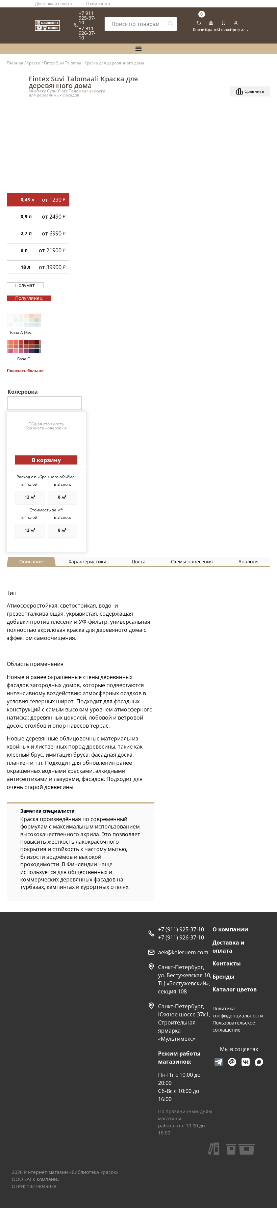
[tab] (31, 561)
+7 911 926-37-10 (87, 33)
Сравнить (215, 29)
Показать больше (25, 370)
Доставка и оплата (53, 3)
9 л (24, 250)
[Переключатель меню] (138, 48)
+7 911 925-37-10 (87, 18)
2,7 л (26, 233)
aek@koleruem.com (183, 952)
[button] (46, 460)
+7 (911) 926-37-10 (181, 937)
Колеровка (22, 391)
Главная (15, 63)
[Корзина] (199, 23)
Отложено (227, 29)
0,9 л (26, 216)
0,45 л (27, 199)
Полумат (25, 285)
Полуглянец (29, 298)
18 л (25, 267)
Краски (34, 63)
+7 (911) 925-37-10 (181, 929)
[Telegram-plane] (219, 1062)
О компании (98, 3)
